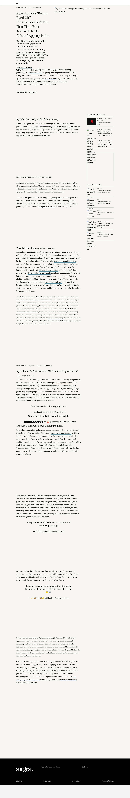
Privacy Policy (76, 781)
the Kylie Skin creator (46, 206)
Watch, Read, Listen (33, 7)
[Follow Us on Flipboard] (112, 770)
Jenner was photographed (61, 433)
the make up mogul (45, 123)
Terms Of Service (108, 781)
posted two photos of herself (63, 382)
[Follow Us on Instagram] (105, 770)
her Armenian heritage (55, 318)
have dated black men (53, 282)
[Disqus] (48, 712)
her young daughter (48, 496)
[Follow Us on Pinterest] (98, 770)
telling (57, 197)
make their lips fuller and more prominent (36, 300)
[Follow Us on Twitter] (90, 770)
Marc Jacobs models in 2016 (65, 261)
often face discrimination (48, 270)
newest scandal (51, 78)
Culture (19, 7)
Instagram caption (25, 49)
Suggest (62, 0)
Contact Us (47, 781)
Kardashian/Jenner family (26, 647)
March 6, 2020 (60, 412)
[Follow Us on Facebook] (83, 770)
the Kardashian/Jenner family (39, 273)
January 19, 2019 (57, 531)
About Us (19, 781)
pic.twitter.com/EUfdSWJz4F (55, 416)
